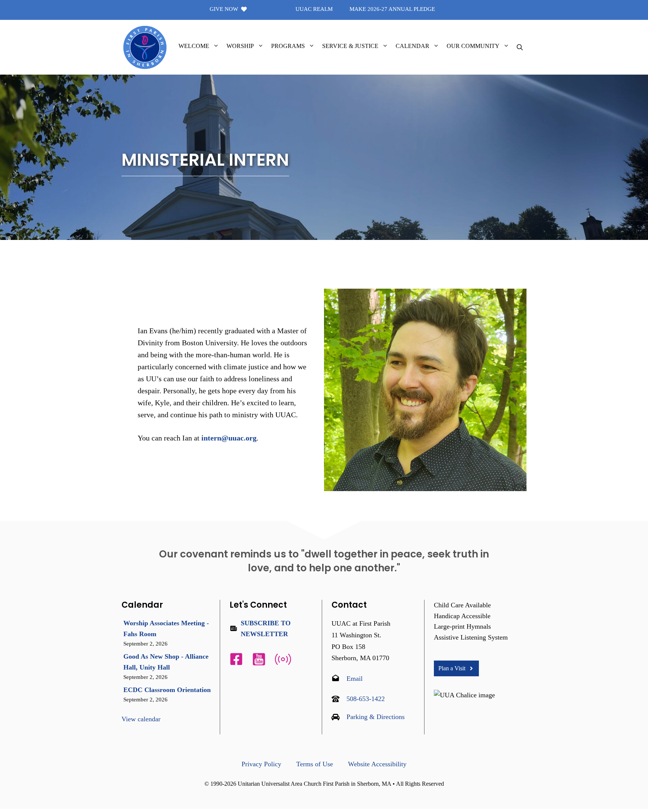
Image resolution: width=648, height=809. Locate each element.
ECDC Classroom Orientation (167, 690)
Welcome (193, 46)
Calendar (412, 46)
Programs (288, 46)
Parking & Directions (375, 717)
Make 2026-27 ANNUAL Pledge (392, 9)
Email (354, 678)
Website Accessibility (377, 764)
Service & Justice (350, 46)
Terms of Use (314, 764)
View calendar (141, 719)
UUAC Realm (314, 9)
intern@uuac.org (228, 438)
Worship (240, 46)
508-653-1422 (365, 699)
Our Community (473, 46)
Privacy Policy (261, 764)
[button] (216, 46)
